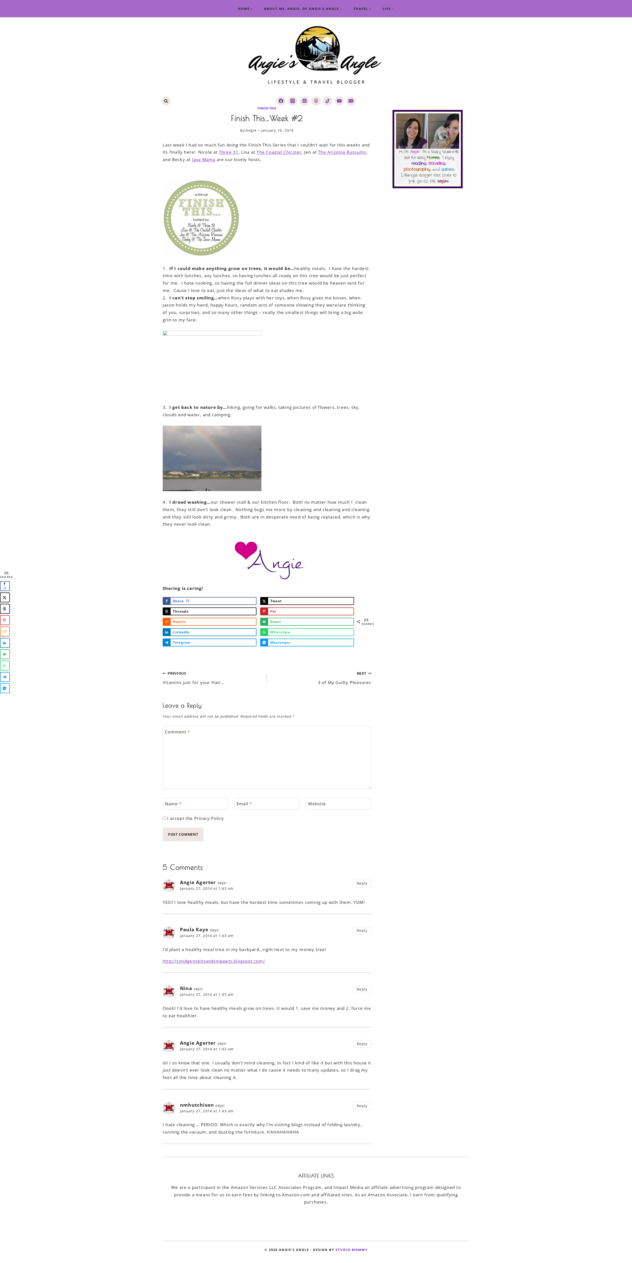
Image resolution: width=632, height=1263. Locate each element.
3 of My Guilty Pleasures (344, 678)
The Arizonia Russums (342, 152)
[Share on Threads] (5, 609)
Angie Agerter (198, 882)
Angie (251, 130)
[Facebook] (281, 100)
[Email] (351, 100)
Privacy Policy (209, 818)
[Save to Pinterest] (5, 620)
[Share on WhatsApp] (5, 666)
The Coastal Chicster (279, 152)
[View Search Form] (166, 100)
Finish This (267, 108)
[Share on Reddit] (5, 632)
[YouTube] (339, 100)
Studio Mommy (352, 1249)
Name (173, 804)
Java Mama (204, 159)
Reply (362, 883)
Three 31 (229, 152)
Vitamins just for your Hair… (193, 678)
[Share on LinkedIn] (5, 643)
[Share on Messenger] (5, 688)
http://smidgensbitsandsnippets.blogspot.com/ (214, 961)
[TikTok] (327, 100)
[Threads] (315, 100)
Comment (177, 732)
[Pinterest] (304, 100)
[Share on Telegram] (5, 677)
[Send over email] (5, 654)
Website (317, 804)
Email (244, 804)
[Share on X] (5, 597)
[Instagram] (292, 100)
